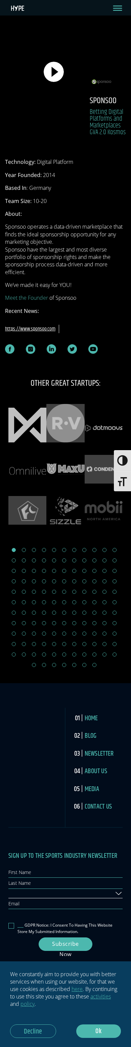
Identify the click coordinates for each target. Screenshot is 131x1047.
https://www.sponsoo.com (30, 329)
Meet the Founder (26, 297)
